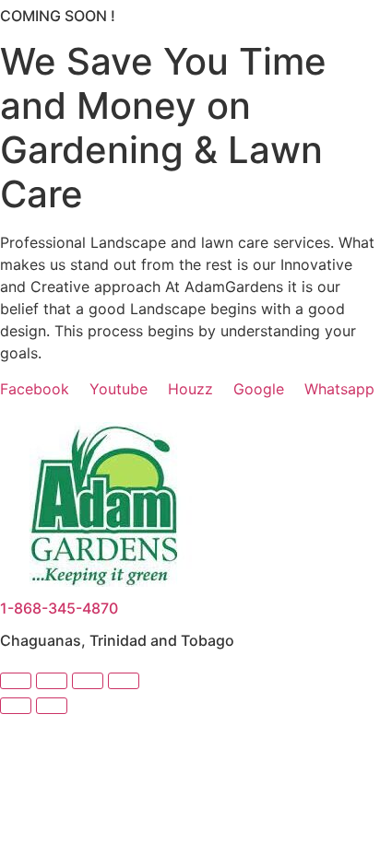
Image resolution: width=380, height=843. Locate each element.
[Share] (87, 681)
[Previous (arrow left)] (15, 705)
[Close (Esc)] (123, 681)
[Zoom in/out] (15, 681)
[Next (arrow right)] (51, 705)
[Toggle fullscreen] (51, 681)
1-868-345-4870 (59, 608)
